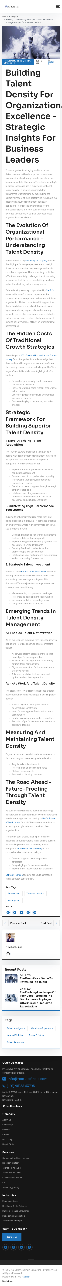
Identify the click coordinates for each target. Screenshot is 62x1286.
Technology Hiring (10, 1187)
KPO (4, 1182)
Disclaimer (7, 1281)
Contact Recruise (14, 875)
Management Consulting (13, 1216)
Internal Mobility (15, 1035)
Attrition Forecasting (11, 1172)
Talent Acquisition (35, 893)
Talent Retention (15, 1042)
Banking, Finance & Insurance (15, 1211)
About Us (6, 1120)
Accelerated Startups (12, 1220)
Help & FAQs (8, 1144)
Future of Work (36, 1035)
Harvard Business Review (34, 571)
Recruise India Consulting (29, 848)
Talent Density (23, 61)
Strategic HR (9, 63)
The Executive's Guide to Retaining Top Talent (36, 980)
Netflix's (50, 290)
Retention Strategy (10, 1163)
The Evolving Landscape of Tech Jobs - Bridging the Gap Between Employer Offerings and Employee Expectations (37, 999)
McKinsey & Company (36, 260)
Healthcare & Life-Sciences (14, 1206)
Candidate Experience (42, 1028)
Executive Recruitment (12, 1177)
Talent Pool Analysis (11, 1168)
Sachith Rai (51, 63)
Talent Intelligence (16, 1028)
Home (5, 17)
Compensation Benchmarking (16, 1158)
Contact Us (12, 1237)
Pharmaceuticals (9, 1201)
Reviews (6, 1129)
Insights (14, 17)
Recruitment (9, 61)
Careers (5, 1134)
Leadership (7, 1124)
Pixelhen (26, 1276)
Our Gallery (7, 1139)
